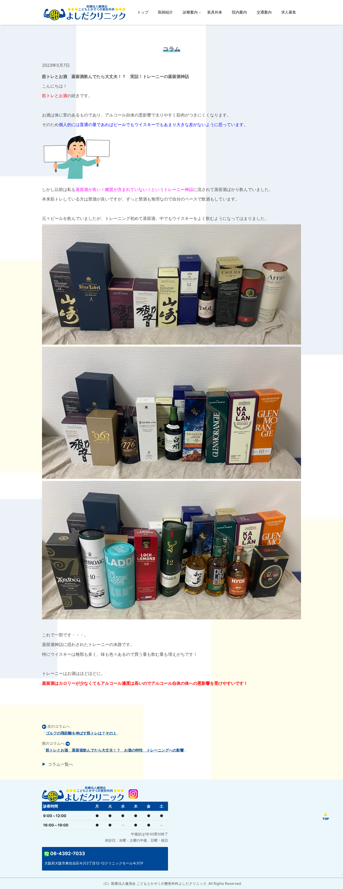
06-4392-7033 (67, 853)
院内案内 (239, 12)
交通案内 (264, 12)
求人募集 (288, 12)
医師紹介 (165, 12)
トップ (142, 12)
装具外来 (214, 12)
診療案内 (190, 12)
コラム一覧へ (60, 764)
